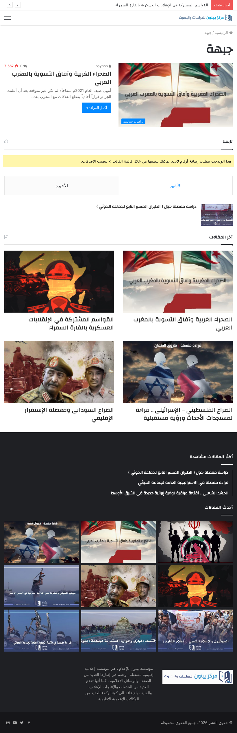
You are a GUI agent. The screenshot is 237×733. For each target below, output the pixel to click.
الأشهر (176, 185)
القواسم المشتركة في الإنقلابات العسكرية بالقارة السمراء (161, 5)
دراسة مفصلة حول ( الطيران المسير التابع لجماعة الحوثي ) (147, 206)
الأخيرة (61, 185)
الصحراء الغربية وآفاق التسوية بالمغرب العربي (61, 77)
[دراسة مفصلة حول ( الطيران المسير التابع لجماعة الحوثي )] (217, 215)
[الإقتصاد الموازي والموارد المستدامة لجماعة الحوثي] (118, 631)
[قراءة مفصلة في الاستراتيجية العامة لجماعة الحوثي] (41, 631)
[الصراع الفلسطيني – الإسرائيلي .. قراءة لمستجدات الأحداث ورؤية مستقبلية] (178, 372)
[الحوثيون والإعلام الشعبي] (195, 631)
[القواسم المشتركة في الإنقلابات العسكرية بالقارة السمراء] (59, 282)
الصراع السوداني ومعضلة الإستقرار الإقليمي (69, 413)
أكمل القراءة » (96, 107)
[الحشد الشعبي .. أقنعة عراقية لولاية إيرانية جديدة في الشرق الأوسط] (195, 542)
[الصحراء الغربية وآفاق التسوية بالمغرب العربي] (178, 282)
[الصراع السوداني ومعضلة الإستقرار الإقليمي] (59, 372)
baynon (102, 66)
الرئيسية (222, 32)
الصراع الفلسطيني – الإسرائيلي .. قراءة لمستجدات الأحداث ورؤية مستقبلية (184, 413)
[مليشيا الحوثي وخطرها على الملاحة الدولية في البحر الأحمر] (41, 586)
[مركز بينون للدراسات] (205, 17)
